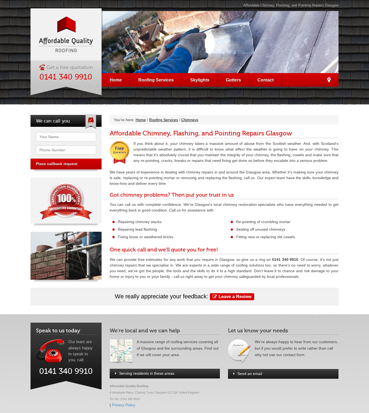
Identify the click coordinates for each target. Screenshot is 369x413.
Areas (328, 80)
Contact (265, 79)
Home (116, 79)
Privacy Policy (123, 405)
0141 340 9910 (65, 77)
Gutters (233, 79)
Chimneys (189, 120)
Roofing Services (156, 79)
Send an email (249, 373)
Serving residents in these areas (146, 373)
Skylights (199, 79)
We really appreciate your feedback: (183, 296)
